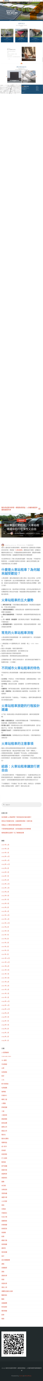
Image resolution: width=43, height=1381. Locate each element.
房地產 (4, 1150)
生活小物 (4, 1217)
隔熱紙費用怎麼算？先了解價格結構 (13, 833)
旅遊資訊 (4, 1177)
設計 (3, 1256)
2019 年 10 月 (6, 1009)
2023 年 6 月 (5, 903)
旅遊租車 (21, 520)
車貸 (3, 1279)
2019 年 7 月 (5, 1021)
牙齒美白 (4, 1213)
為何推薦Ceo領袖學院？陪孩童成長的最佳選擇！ (17, 817)
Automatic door (6, 1056)
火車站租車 (18, 550)
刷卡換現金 (5, 1084)
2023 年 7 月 (5, 899)
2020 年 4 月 (5, 985)
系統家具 (4, 1228)
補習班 (4, 1248)
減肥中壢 (4, 1197)
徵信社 (4, 1134)
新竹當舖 (4, 1166)
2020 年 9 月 (5, 966)
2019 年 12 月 (6, 1001)
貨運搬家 (4, 1267)
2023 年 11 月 (5, 888)
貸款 (3, 1271)
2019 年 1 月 (5, 1040)
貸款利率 (4, 1275)
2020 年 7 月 (5, 974)
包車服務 (4, 1087)
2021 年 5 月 (5, 938)
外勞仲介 (4, 1095)
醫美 (3, 1299)
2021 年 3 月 (5, 946)
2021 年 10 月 (6, 923)
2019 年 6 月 (5, 1025)
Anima (21, 1376)
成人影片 (4, 1146)
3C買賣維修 (5, 1052)
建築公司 (4, 1127)
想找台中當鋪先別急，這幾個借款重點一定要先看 (17, 821)
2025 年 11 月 (5, 860)
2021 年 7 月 (5, 935)
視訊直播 (4, 1252)
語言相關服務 (6, 1260)
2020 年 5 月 (5, 982)
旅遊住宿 (4, 1170)
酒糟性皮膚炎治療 (7, 1291)
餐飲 (3, 1318)
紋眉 (3, 1236)
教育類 (4, 1162)
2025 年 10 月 (6, 864)
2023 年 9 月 (5, 892)
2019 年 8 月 (5, 1017)
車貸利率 (4, 1283)
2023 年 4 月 (5, 911)
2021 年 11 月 (5, 919)
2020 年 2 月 (5, 993)
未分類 (4, 1185)
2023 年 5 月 (5, 907)
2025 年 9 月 (5, 868)
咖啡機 (4, 1091)
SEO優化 (4, 1060)
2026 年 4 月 (5, 845)
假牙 (3, 1076)
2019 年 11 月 (5, 1005)
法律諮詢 (4, 1189)
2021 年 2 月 (5, 950)
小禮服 (4, 1103)
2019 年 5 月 (5, 1028)
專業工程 (4, 1099)
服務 (3, 1181)
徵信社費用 (5, 1138)
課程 (3, 1264)
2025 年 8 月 (5, 872)
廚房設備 (4, 1123)
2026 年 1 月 (5, 852)
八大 (3, 1080)
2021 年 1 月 (5, 954)
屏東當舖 (4, 1107)
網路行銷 (4, 1240)
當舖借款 (4, 1221)
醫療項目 (4, 1295)
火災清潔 (4, 1201)
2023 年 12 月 (6, 884)
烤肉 (3, 1205)
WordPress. (28, 1376)
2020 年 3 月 (5, 989)
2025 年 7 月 (5, 876)
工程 (3, 1111)
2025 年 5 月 (5, 880)
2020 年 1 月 (5, 997)
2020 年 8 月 (5, 970)
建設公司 (4, 1131)
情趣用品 (4, 1142)
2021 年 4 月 (5, 942)
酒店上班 (4, 1287)
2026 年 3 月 (5, 848)
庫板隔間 (4, 1119)
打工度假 (4, 1158)
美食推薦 (4, 1244)
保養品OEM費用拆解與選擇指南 (11, 825)
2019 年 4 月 (5, 1032)
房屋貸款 (4, 1154)
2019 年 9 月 (5, 1013)
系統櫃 (4, 1232)
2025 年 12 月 (6, 856)
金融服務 (4, 1303)
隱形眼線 (4, 1311)
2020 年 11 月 (6, 962)
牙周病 (4, 1209)
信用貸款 (4, 1072)
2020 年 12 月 (6, 958)
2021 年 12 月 (5, 915)
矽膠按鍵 (4, 1225)
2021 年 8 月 (5, 931)
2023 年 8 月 (5, 895)
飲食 (3, 1315)
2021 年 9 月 (5, 927)
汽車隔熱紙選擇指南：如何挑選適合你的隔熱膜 (16, 829)
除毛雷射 (4, 1307)
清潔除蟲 (4, 1193)
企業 (3, 1068)
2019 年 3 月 (5, 1036)
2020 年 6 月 (5, 978)
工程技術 (4, 1115)
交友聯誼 (4, 1064)
